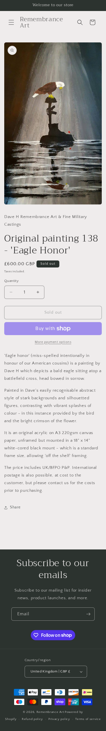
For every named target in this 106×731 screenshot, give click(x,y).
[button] (11, 22)
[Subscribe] (88, 614)
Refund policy (32, 719)
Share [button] (15, 507)
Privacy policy (59, 719)
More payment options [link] (53, 342)
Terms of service (88, 719)
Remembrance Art (50, 712)
